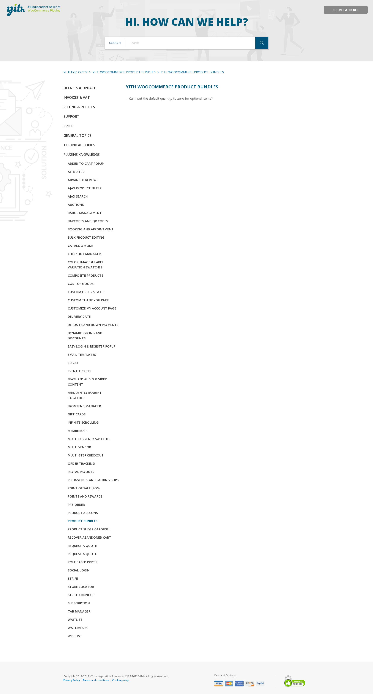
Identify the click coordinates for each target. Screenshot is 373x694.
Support (71, 116)
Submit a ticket (346, 10)
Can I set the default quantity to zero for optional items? (171, 98)
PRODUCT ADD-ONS (83, 513)
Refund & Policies (79, 107)
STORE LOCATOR (81, 587)
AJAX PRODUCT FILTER (84, 188)
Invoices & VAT (76, 97)
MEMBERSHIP (77, 431)
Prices (68, 126)
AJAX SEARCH (78, 196)
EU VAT (73, 363)
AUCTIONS (76, 205)
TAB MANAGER (79, 611)
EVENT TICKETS (79, 371)
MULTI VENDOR (79, 447)
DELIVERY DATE (79, 316)
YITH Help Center (75, 72)
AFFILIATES (76, 172)
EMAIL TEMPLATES (82, 355)
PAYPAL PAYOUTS (81, 472)
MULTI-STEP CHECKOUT (86, 455)
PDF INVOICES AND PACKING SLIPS (93, 480)
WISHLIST (75, 636)
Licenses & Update (79, 88)
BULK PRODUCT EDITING (86, 237)
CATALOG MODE (80, 246)
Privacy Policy (71, 680)
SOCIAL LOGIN (79, 570)
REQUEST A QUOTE (82, 546)
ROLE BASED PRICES (82, 562)
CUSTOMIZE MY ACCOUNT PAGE (92, 308)
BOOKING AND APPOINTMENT (91, 229)
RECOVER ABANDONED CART (89, 537)
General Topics (77, 135)
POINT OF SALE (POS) (84, 488)
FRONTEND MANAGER (84, 406)
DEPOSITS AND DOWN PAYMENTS (93, 325)
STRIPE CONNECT (81, 595)
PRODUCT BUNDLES (83, 521)
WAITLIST (75, 619)
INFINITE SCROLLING (83, 422)
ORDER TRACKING (81, 463)
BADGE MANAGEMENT (85, 213)
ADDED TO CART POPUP (86, 163)
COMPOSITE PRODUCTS (85, 275)
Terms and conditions (96, 680)
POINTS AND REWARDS (85, 496)
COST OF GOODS (80, 284)
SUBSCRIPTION (79, 603)
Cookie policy (120, 680)
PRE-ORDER (76, 505)
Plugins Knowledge (81, 154)
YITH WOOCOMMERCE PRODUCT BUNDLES (124, 72)
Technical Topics (79, 145)
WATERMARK (78, 628)
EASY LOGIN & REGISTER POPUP (91, 346)
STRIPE (73, 578)
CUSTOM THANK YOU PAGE (88, 300)
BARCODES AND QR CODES (88, 221)
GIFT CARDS (76, 414)
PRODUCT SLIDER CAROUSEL (89, 529)
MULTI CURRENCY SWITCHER (89, 439)
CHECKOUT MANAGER (84, 254)
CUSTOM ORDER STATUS (86, 292)
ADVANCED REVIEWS (83, 180)
